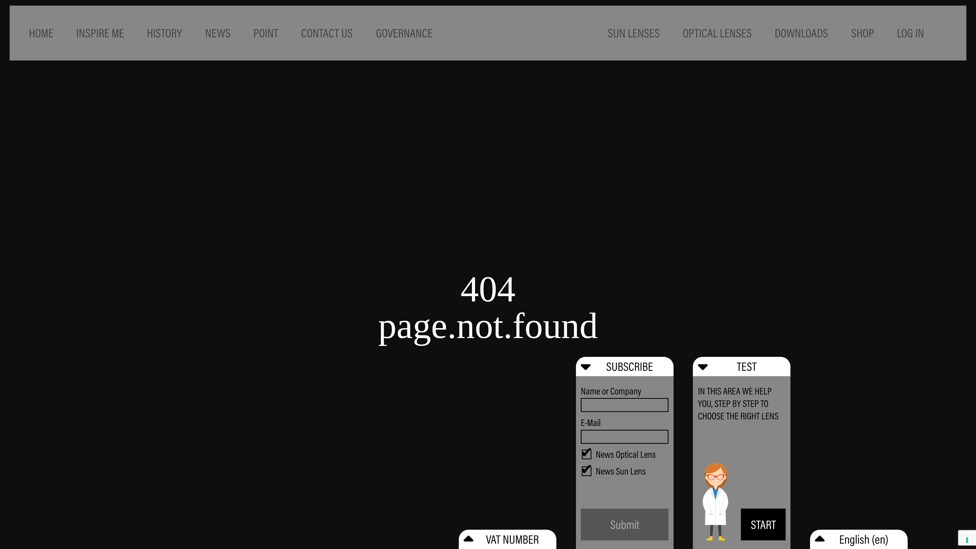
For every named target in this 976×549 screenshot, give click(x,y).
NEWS (218, 33)
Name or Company (611, 391)
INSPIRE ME (100, 33)
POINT (265, 33)
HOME (41, 33)
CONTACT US (327, 33)
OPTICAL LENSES (717, 33)
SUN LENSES (634, 33)
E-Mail (591, 422)
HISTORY (164, 33)
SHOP (862, 33)
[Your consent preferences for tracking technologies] (967, 540)
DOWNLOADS (801, 33)
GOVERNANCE (404, 33)
